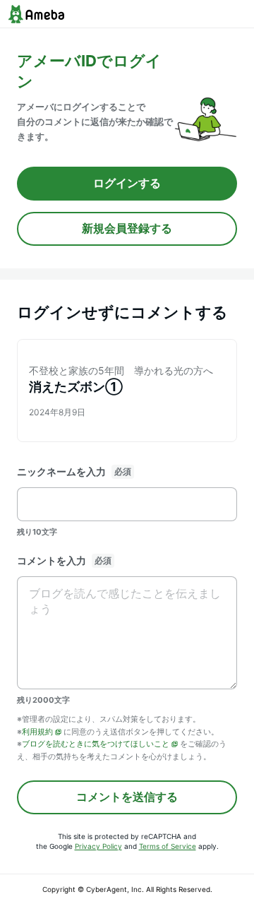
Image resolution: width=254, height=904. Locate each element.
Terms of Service (167, 846)
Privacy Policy (98, 846)
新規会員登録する (127, 228)
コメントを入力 (51, 560)
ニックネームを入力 (61, 471)
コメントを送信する (127, 797)
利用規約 (37, 732)
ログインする (127, 183)
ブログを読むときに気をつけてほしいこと (95, 744)
